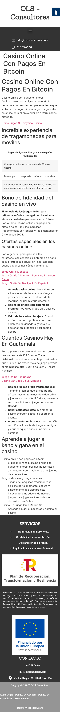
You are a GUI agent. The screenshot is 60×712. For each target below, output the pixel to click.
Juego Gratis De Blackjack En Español (25, 283)
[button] (56, 12)
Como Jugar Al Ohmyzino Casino (22, 123)
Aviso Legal (6, 694)
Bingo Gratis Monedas (15, 271)
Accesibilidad (21, 698)
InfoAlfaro (37, 707)
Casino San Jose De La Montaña (21, 380)
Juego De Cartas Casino (16, 376)
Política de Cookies (25, 694)
